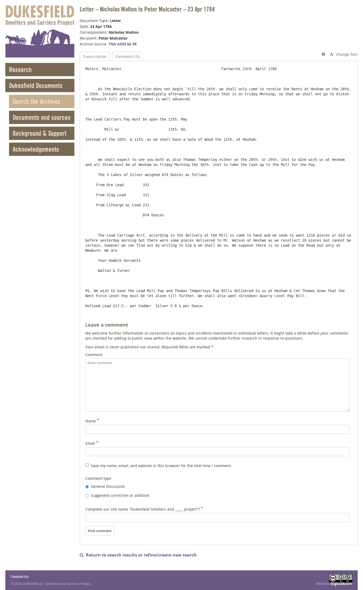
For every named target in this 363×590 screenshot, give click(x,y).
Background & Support (39, 133)
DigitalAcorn (341, 583)
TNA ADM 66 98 (122, 43)
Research (20, 69)
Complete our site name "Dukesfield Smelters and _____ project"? (142, 509)
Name (90, 421)
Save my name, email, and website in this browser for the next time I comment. (161, 465)
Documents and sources (41, 117)
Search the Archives (36, 101)
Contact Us (19, 576)
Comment (94, 354)
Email (90, 443)
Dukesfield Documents (35, 85)
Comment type (98, 478)
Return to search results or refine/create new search (138, 555)
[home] (39, 31)
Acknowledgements (36, 149)
